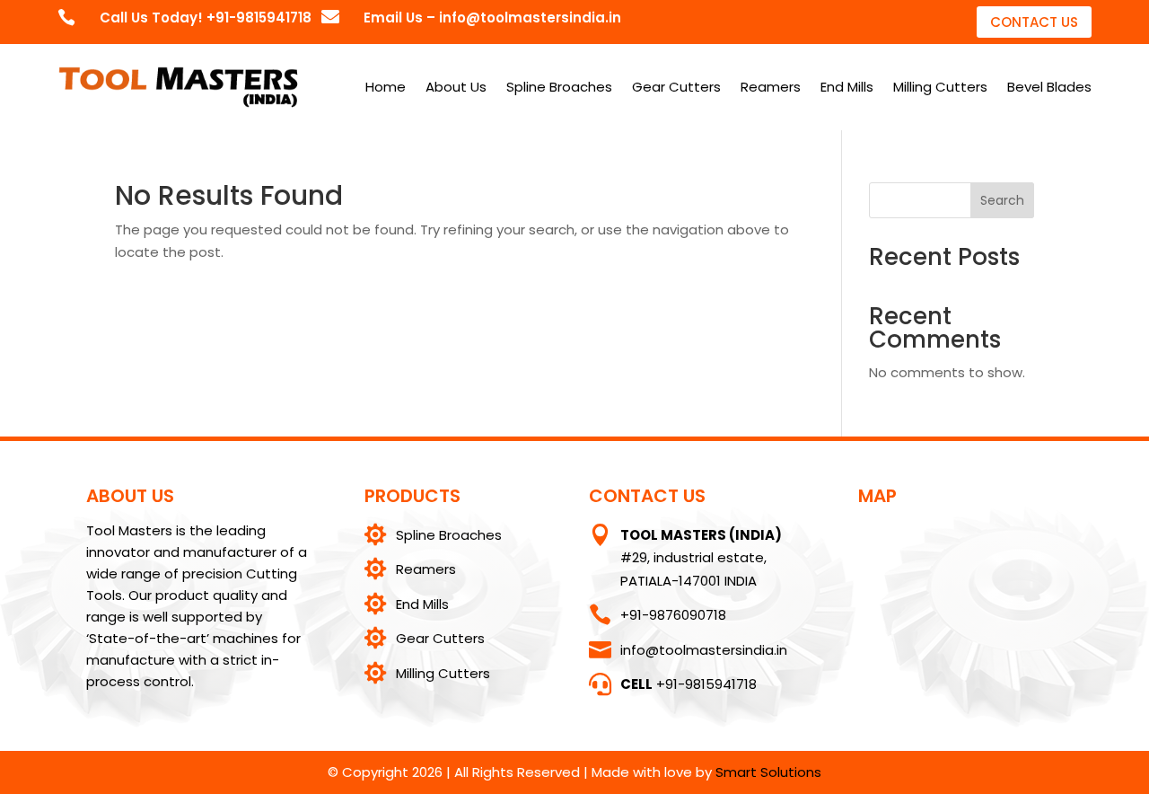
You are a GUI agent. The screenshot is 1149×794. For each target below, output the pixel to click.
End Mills (846, 86)
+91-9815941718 (688, 684)
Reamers (771, 86)
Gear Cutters (676, 86)
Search (1002, 200)
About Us (456, 86)
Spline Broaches (559, 86)
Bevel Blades (1049, 86)
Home (385, 86)
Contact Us (1034, 22)
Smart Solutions (768, 772)
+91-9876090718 (673, 614)
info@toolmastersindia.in (703, 649)
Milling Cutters (940, 86)
